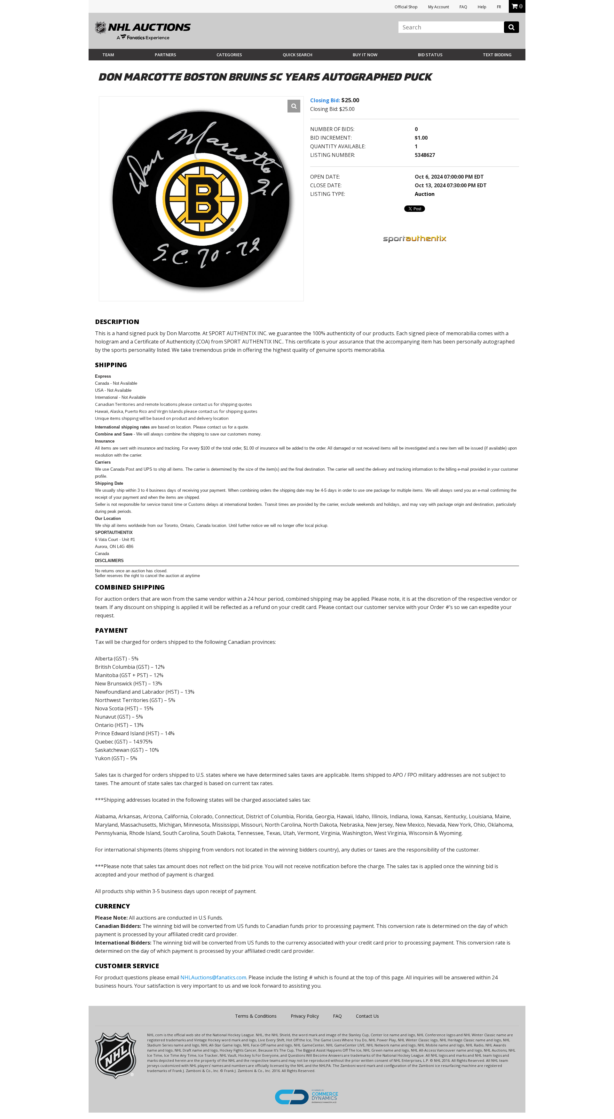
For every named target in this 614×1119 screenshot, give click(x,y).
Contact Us (367, 1016)
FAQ (463, 7)
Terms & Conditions (256, 1016)
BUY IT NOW (365, 55)
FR (499, 7)
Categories (229, 55)
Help (482, 7)
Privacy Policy (305, 1016)
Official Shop (406, 7)
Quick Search (297, 55)
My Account (438, 7)
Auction (425, 193)
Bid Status (430, 55)
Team (108, 55)
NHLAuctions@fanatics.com (213, 977)
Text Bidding (497, 55)
